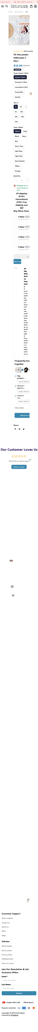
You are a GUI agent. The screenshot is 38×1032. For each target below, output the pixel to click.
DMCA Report (29, 1002)
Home (10, 12)
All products (19, 12)
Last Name (6, 984)
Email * (4, 976)
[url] (10, 1015)
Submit (19, 993)
